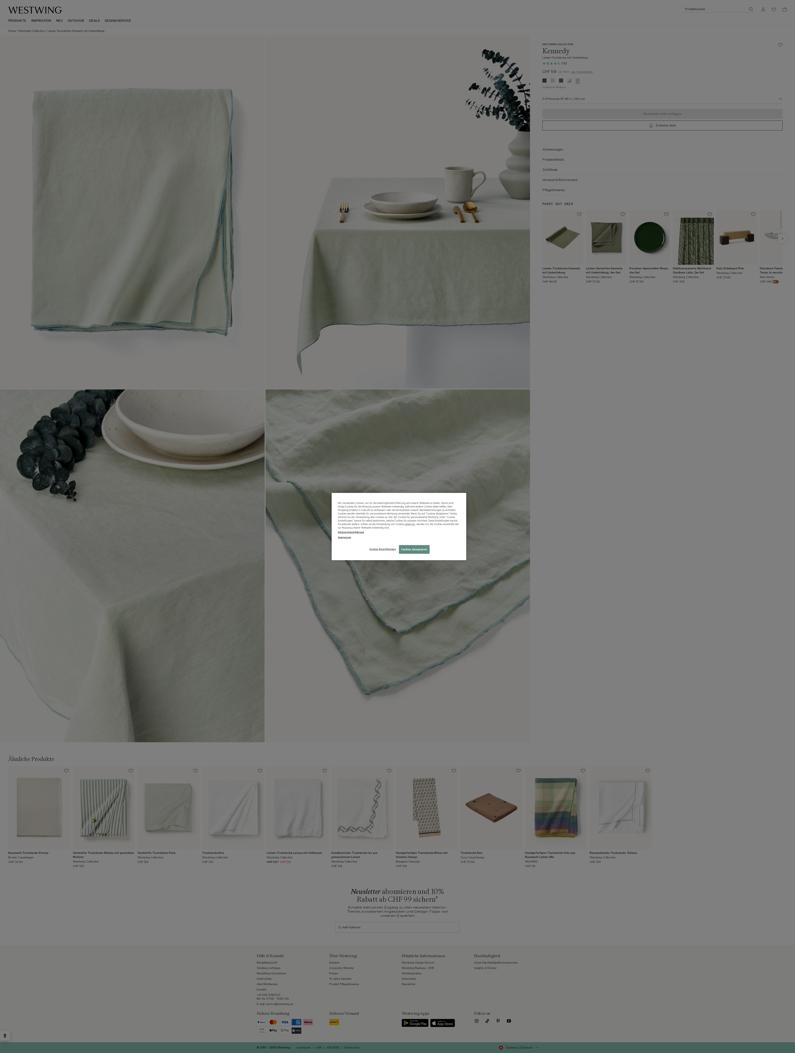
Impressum (344, 537)
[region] (399, 526)
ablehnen (410, 524)
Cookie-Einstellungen (382, 549)
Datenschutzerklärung (351, 532)
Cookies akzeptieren (414, 549)
